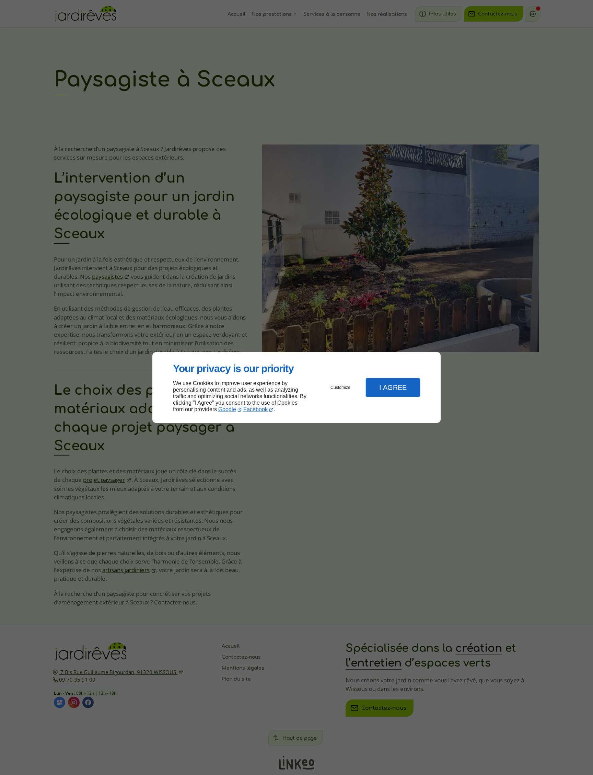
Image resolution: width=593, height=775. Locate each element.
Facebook (255, 409)
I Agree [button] (393, 387)
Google (227, 409)
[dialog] (296, 387)
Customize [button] (340, 387)
